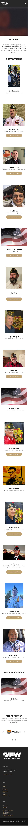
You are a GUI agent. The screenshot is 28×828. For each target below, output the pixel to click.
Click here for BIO (14, 135)
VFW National (6, 812)
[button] (3, 732)
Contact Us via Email (7, 774)
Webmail (5, 807)
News (4, 792)
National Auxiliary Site (8, 815)
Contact (4, 794)
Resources (5, 791)
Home (4, 786)
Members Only (6, 795)
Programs (5, 789)
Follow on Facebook (8, 810)
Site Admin (5, 805)
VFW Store (5, 813)
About (4, 788)
